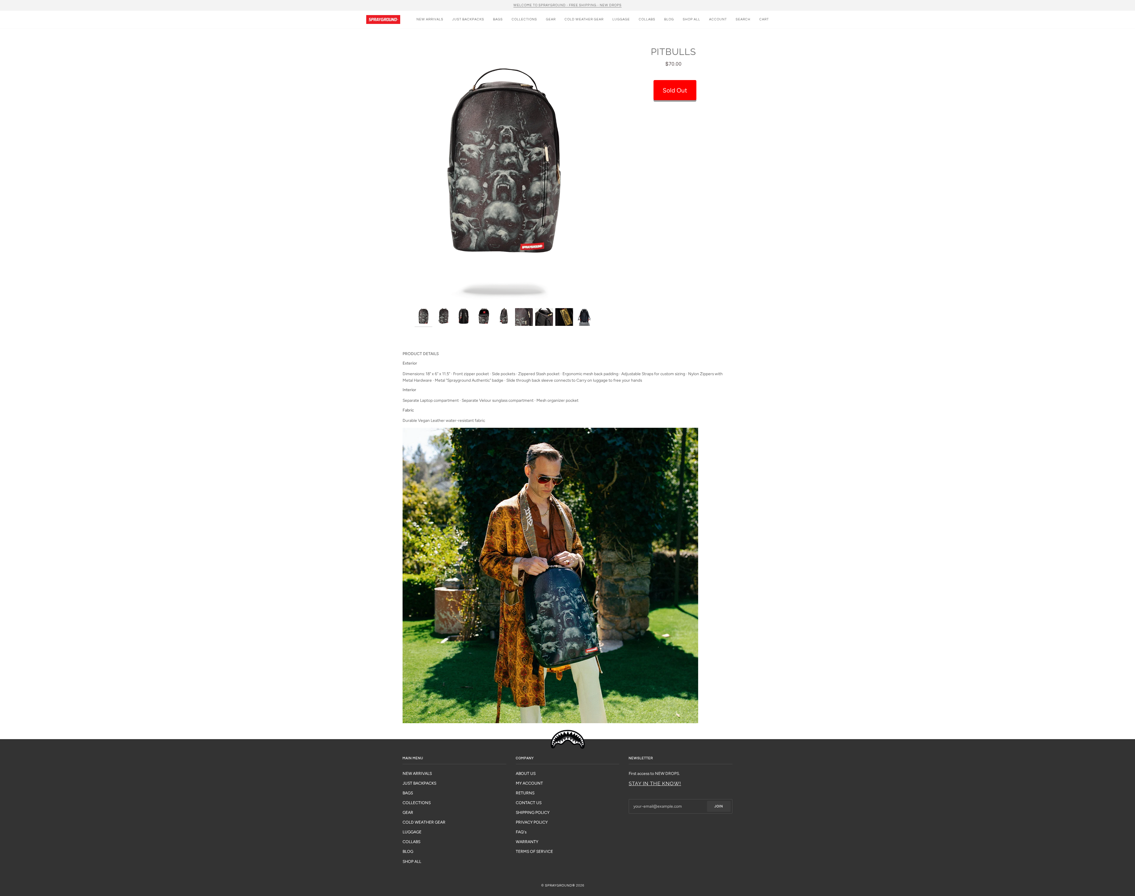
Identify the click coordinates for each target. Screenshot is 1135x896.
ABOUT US (526, 773)
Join (718, 806)
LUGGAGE (412, 832)
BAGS (408, 793)
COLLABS (411, 841)
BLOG (408, 851)
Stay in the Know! (655, 783)
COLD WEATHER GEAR (424, 822)
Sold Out (675, 90)
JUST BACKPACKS (419, 783)
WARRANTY (527, 841)
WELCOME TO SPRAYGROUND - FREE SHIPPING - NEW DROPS (567, 5)
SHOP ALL (412, 861)
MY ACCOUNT (529, 783)
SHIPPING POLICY (532, 812)
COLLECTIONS (417, 802)
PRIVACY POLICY (532, 822)
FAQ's (521, 832)
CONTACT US (528, 802)
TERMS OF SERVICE (534, 851)
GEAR (408, 812)
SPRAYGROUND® (560, 885)
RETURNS (525, 793)
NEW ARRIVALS (417, 773)
